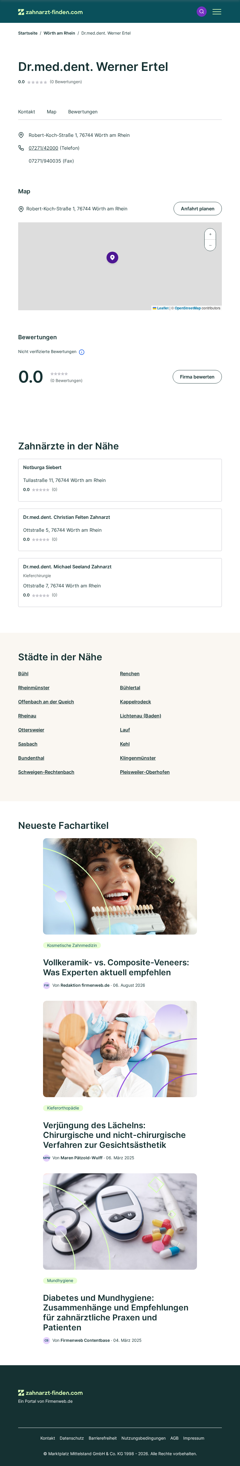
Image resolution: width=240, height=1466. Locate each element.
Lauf (125, 730)
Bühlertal (130, 688)
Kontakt (47, 1438)
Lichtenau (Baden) (140, 716)
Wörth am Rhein (59, 32)
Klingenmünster (138, 758)
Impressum (193, 1438)
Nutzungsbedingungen (143, 1438)
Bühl (23, 673)
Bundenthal (31, 758)
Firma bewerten (197, 377)
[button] (202, 11)
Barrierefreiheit (103, 1438)
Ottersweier (31, 730)
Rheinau (27, 716)
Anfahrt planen (198, 209)
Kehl (125, 744)
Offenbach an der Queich (46, 702)
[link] (120, 480)
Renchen (130, 673)
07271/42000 (43, 148)
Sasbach (27, 744)
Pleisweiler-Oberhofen (145, 772)
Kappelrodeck (135, 702)
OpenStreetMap (188, 308)
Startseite (27, 32)
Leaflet (162, 308)
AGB (174, 1438)
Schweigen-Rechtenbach (46, 772)
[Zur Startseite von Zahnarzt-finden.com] (50, 11)
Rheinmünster (33, 688)
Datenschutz (72, 1438)
